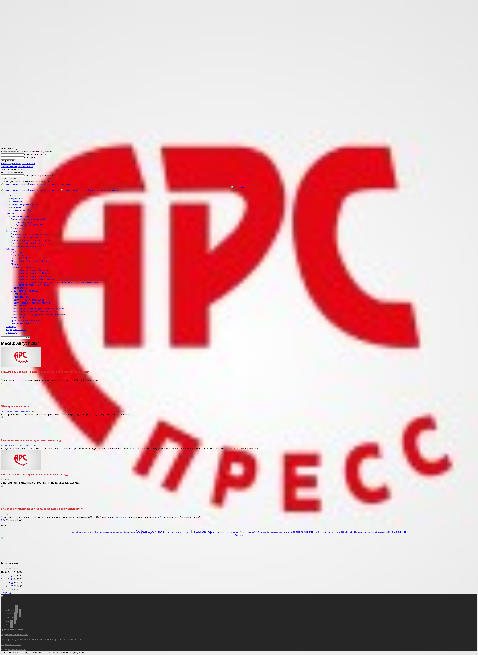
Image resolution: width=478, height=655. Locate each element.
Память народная (19, 293)
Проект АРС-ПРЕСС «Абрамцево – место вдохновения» (38, 308)
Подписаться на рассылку (14, 634)
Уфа (272, 532)
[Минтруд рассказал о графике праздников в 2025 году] (21, 469)
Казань (236, 532)
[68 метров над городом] (21, 400)
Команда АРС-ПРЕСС (21, 258)
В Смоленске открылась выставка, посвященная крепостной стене (42, 508)
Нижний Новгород (378, 532)
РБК (2, 480)
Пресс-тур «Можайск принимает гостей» (31, 302)
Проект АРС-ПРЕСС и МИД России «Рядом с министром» (38, 314)
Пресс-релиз (349, 531)
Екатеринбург (265, 532)
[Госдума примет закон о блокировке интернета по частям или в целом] (21, 366)
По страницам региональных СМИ (28, 219)
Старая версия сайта (21, 210)
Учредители (17, 198)
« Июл (4, 592)
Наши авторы (203, 531)
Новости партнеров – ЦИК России (33, 285)
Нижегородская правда (282, 532)
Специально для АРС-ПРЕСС (29, 225)
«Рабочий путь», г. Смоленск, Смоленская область (14, 514)
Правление (16, 201)
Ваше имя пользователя (36, 154)
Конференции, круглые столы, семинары (31, 240)
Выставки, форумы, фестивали (26, 237)
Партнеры (11, 326)
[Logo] (31, 190)
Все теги (239, 535)
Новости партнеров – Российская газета (36, 279)
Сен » (11, 592)
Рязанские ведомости (115, 532)
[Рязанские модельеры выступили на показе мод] (21, 435)
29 (12, 589)
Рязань (218, 532)
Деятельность (13, 231)
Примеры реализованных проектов (28, 243)
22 (12, 586)
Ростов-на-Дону (175, 531)
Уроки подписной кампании (25, 320)
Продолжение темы (20, 305)
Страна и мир (17, 228)
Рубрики (10, 249)
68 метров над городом (15, 406)
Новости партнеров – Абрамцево (32, 270)
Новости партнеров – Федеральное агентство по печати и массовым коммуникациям (58, 282)
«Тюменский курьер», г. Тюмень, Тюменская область (15, 411)
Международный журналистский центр (30, 261)
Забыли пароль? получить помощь (18, 163)
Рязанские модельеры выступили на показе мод (31, 440)
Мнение (15, 264)
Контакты (16, 207)
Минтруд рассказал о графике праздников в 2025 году (34, 474)
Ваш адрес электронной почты (39, 175)
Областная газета (88, 532)
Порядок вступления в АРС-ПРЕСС (27, 204)
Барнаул (362, 532)
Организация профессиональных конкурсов (32, 234)
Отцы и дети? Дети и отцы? (24, 290)
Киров (368, 532)
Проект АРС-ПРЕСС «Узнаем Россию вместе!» (33, 311)
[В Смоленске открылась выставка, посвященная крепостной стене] (21, 503)
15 (12, 582)
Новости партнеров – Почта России (33, 276)
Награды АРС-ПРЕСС (16, 329)
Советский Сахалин (302, 531)
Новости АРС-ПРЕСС (21, 216)
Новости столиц (24, 222)
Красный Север (227, 532)
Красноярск (101, 531)
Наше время (328, 531)
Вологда (187, 532)
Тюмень (338, 532)
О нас (8, 195)
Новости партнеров (21, 267)
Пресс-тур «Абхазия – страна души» (28, 299)
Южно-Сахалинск (396, 531)
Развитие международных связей (27, 246)
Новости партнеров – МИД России (33, 273)
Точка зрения (17, 317)
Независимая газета (6, 377)
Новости (10, 213)
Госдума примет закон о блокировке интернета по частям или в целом (45, 371)
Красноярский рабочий (249, 532)
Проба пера (16, 252)
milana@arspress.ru (17, 649)
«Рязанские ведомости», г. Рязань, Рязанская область (15, 445)
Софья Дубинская (151, 531)
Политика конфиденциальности (17, 166)
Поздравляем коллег (21, 296)
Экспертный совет (20, 323)
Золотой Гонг (17, 255)
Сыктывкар (129, 532)
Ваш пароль (30, 157)
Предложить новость (12, 629)
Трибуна (318, 532)
